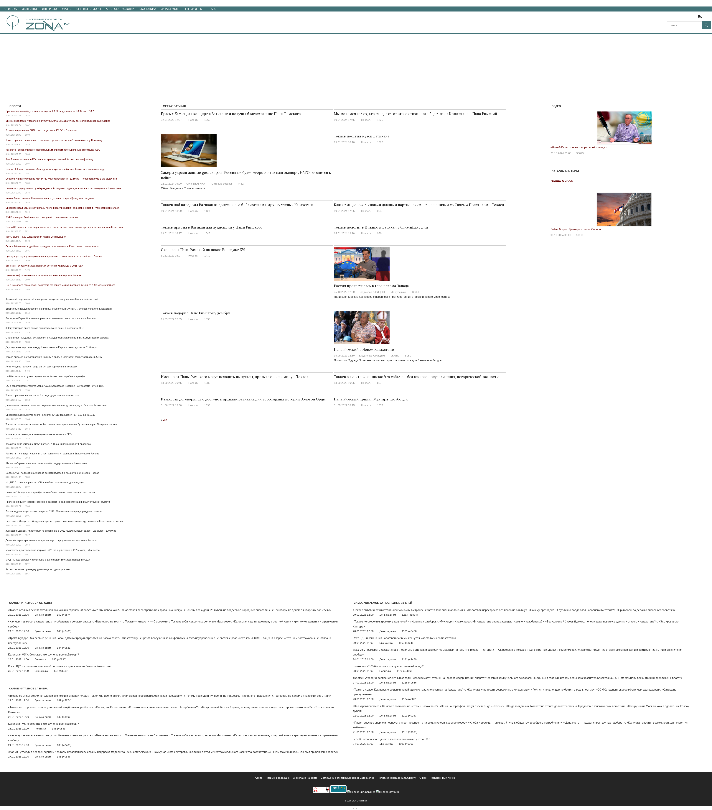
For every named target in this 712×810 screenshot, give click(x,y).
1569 (27, 361)
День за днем (193, 8)
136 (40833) (59, 728)
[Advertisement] (356, 62)
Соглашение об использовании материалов (347, 777)
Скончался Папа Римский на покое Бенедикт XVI (203, 249)
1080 (207, 382)
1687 (27, 222)
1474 (27, 270)
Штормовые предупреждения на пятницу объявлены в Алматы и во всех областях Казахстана (59, 308)
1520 (27, 322)
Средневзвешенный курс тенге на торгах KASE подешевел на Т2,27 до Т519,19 (50, 414)
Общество (29, 8)
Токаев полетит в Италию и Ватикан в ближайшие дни (381, 227)
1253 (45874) (410, 614)
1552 (27, 400)
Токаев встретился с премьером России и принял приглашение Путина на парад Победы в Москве (61, 424)
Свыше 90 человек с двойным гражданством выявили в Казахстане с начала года (52, 246)
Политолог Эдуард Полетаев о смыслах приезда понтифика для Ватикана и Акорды (388, 360)
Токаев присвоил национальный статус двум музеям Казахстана (42, 395)
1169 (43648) (406, 642)
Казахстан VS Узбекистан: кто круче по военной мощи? (43, 654)
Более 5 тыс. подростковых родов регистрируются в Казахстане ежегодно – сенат (52, 472)
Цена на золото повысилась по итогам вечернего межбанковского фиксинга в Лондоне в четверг (60, 285)
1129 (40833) (405, 670)
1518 (27, 438)
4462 (241, 183)
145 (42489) (64, 631)
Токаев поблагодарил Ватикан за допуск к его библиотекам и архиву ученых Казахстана (237, 205)
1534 (27, 477)
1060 (207, 119)
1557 (27, 173)
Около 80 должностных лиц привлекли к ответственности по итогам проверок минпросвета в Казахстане (65, 227)
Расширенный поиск (442, 777)
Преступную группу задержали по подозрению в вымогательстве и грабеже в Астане (54, 256)
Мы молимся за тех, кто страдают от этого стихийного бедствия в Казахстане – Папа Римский (415, 113)
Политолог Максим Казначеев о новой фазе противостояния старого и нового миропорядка (392, 296)
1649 (27, 303)
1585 (27, 251)
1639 (27, 260)
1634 (27, 183)
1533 (27, 193)
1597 (27, 164)
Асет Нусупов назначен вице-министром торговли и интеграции (41, 366)
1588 (27, 342)
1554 (27, 545)
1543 (27, 574)
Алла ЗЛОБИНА (195, 183)
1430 (207, 255)
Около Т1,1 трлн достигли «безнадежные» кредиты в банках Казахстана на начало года (55, 169)
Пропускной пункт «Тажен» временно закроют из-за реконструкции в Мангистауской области (58, 501)
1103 (207, 210)
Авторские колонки (120, 8)
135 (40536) (64, 756)
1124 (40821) (410, 699)
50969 (580, 235)
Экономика (147, 8)
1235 (380, 119)
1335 (207, 405)
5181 (408, 355)
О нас (422, 777)
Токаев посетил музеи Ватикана (361, 136)
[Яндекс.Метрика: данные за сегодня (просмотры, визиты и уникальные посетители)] (387, 792)
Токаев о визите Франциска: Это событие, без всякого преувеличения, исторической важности (416, 376)
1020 (380, 142)
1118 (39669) (409, 732)
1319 (27, 332)
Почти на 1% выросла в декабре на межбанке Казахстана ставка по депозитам (50, 492)
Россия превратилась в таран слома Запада (371, 286)
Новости (193, 119)
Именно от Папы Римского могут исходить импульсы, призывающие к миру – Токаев (234, 376)
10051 (415, 291)
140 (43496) (64, 716)
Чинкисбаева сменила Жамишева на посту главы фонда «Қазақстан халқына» (50, 198)
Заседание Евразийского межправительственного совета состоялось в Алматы (50, 318)
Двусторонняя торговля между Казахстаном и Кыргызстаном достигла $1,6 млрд (51, 347)
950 (379, 233)
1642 (27, 125)
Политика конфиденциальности (397, 777)
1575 (27, 115)
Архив (258, 777)
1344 (27, 419)
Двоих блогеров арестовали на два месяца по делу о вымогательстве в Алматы (51, 540)
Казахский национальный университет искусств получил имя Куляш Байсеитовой (52, 299)
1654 (27, 429)
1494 (27, 371)
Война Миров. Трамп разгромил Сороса (576, 229)
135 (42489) (64, 745)
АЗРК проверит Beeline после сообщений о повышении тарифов (42, 217)
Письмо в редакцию (278, 777)
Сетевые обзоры (88, 8)
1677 (27, 564)
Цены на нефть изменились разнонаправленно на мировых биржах (43, 275)
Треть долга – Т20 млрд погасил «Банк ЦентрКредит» (36, 236)
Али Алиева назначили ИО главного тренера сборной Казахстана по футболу (49, 159)
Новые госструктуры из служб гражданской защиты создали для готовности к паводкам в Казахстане (63, 188)
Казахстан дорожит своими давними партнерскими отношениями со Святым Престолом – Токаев (419, 205)
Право (212, 8)
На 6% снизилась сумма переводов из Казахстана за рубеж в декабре (45, 376)
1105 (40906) (406, 743)
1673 (27, 241)
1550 (27, 390)
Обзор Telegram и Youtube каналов (183, 188)
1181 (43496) (410, 631)
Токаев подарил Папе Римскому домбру (195, 313)
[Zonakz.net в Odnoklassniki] (690, 17)
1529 (27, 448)
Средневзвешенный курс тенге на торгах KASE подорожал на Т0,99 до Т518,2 (50, 111)
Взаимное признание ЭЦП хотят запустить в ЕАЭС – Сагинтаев (41, 130)
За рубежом (169, 8)
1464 (27, 525)
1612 (27, 231)
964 (379, 210)
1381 (27, 496)
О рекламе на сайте (305, 777)
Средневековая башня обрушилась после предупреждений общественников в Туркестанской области (63, 207)
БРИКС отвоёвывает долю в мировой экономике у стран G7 (391, 739)
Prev (555, 124)
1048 (207, 233)
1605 (27, 516)
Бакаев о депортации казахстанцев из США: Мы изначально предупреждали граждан (54, 511)
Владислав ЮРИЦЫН (372, 291)
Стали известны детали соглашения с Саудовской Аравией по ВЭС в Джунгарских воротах (57, 337)
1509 (27, 280)
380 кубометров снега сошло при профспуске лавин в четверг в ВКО (44, 328)
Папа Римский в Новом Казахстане (364, 349)
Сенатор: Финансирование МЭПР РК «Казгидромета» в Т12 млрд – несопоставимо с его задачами (61, 178)
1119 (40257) (409, 715)
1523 (27, 144)
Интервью (49, 8)
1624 (27, 202)
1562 (27, 458)
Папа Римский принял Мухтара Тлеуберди (371, 399)
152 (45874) (64, 614)
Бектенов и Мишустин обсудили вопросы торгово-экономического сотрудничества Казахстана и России (64, 521)
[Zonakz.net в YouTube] (679, 17)
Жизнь (66, 8)
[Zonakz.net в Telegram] (685, 17)
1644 (27, 212)
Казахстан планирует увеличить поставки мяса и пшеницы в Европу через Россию (52, 453)
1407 (27, 554)
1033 (207, 319)
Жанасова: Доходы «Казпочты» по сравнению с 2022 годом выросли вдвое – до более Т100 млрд (61, 530)
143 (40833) (59, 659)
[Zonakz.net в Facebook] (674, 17)
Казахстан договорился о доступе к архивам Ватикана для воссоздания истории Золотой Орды (243, 399)
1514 (27, 313)
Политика (10, 8)
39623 (580, 153)
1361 (27, 380)
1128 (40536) (410, 682)
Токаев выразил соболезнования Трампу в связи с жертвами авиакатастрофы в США (54, 357)
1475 (27, 409)
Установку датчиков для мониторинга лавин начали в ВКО (39, 434)
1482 (27, 352)
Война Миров (562, 181)
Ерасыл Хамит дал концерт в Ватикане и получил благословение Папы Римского (231, 113)
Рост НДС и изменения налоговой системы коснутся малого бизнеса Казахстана (59, 666)
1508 (27, 506)
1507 (27, 487)
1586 (27, 467)
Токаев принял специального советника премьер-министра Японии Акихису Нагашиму (54, 140)
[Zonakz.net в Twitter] (669, 17)
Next (694, 124)
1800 (27, 154)
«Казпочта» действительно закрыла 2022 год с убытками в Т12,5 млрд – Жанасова (53, 550)
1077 (380, 405)
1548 (27, 289)
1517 (27, 535)
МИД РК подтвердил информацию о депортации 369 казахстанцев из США (48, 559)
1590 (27, 135)
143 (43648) (61, 670)
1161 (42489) (410, 659)
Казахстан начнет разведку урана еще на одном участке (38, 569)
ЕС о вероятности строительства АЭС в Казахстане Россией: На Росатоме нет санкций (55, 386)
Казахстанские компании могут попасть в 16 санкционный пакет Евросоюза (48, 444)
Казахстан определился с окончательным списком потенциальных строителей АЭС (53, 149)
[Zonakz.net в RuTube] (701, 17)
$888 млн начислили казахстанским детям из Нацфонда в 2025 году (44, 265)
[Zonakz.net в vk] (695, 17)
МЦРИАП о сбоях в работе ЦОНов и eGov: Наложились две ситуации (45, 482)
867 (379, 382)
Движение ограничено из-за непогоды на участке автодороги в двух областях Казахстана (56, 405)
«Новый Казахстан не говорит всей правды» (579, 147)
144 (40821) (64, 647)
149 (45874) (64, 700)
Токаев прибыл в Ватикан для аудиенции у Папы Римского (211, 227)
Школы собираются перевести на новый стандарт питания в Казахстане (46, 463)
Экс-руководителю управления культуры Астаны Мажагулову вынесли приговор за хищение (58, 120)
